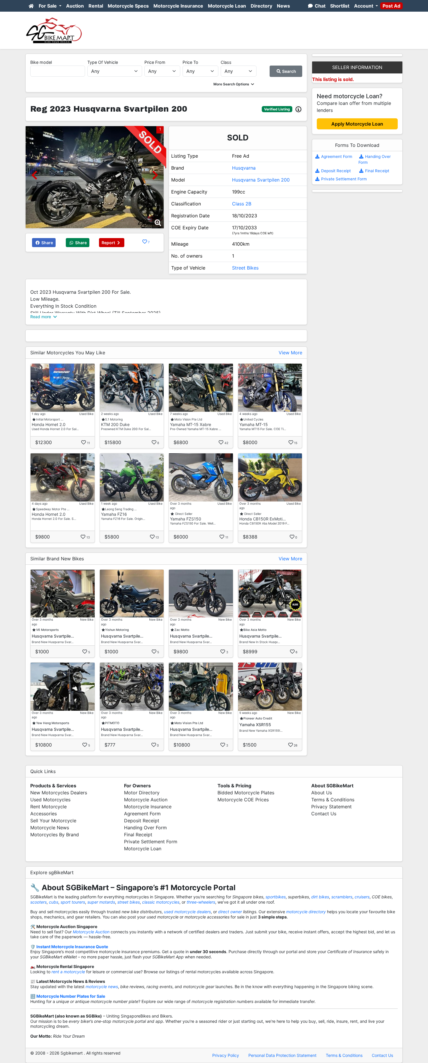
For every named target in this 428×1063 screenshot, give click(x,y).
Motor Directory (142, 793)
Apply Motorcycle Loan (357, 124)
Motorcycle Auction (145, 799)
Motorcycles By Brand (54, 834)
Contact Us (323, 813)
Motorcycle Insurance (178, 6)
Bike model (41, 62)
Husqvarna (244, 168)
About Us (321, 793)
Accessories (43, 813)
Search (288, 71)
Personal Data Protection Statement (282, 1055)
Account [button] (364, 6)
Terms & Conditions (332, 799)
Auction (75, 6)
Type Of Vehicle (102, 62)
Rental (96, 6)
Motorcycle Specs (128, 6)
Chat (320, 6)
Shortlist (339, 6)
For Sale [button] (48, 6)
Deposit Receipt (335, 170)
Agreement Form (336, 156)
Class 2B (241, 204)
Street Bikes (245, 268)
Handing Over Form (145, 827)
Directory (261, 6)
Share (46, 242)
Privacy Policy (225, 1055)
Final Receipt (376, 170)
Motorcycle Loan (227, 6)
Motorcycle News (49, 827)
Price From (154, 62)
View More (290, 352)
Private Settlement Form (343, 179)
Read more (41, 316)
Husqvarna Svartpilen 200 (261, 180)
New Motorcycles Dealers (58, 793)
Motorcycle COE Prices (243, 799)
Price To (190, 62)
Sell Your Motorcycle (53, 820)
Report (109, 242)
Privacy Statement (331, 806)
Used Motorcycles (50, 799)
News (283, 6)
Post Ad (391, 6)
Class (226, 62)
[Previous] (34, 175)
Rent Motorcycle (48, 806)
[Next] (155, 175)
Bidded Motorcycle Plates (245, 793)
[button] (234, 84)
